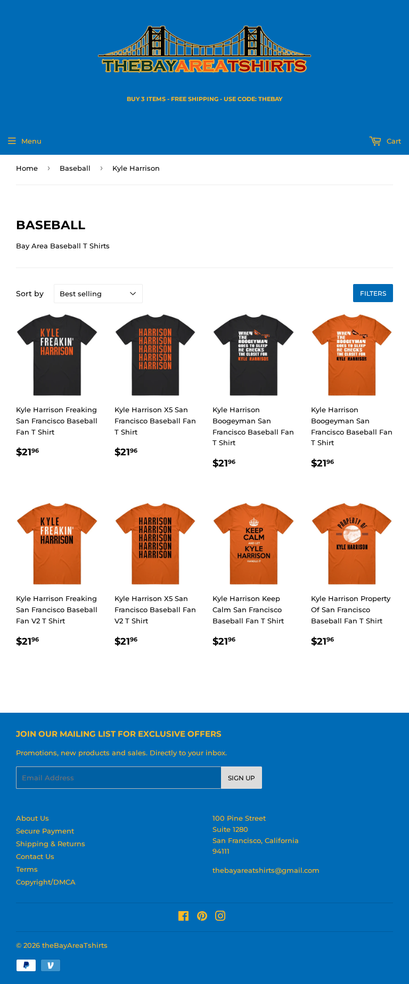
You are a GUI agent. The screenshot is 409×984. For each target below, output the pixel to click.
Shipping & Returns (50, 843)
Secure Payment (45, 831)
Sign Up (241, 778)
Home (27, 168)
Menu (31, 141)
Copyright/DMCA (46, 882)
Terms (27, 869)
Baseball (75, 168)
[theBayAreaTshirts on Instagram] (220, 917)
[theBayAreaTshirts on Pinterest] (202, 917)
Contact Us (35, 856)
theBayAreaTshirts (75, 945)
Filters (373, 293)
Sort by (30, 293)
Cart (393, 141)
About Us (32, 818)
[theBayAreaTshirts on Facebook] (183, 917)
